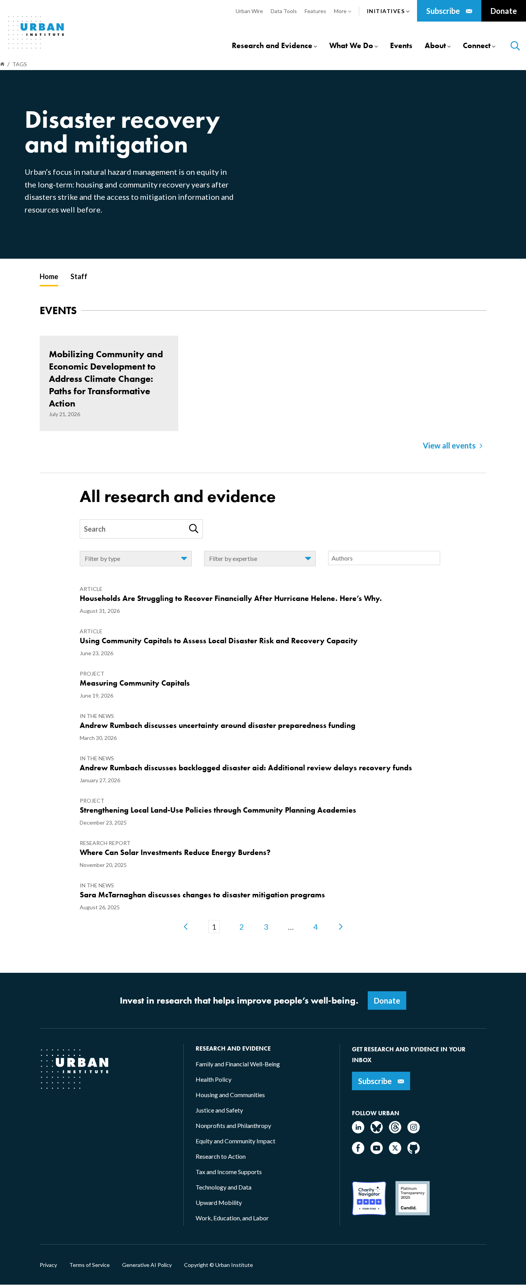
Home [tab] (49, 276)
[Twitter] (395, 1151)
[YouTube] (376, 1151)
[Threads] (395, 1130)
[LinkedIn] (358, 1130)
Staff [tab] (78, 276)
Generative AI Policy (147, 1265)
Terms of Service (89, 1265)
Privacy (48, 1265)
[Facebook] (358, 1151)
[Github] (413, 1151)
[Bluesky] (376, 1130)
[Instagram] (413, 1130)
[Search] (193, 528)
